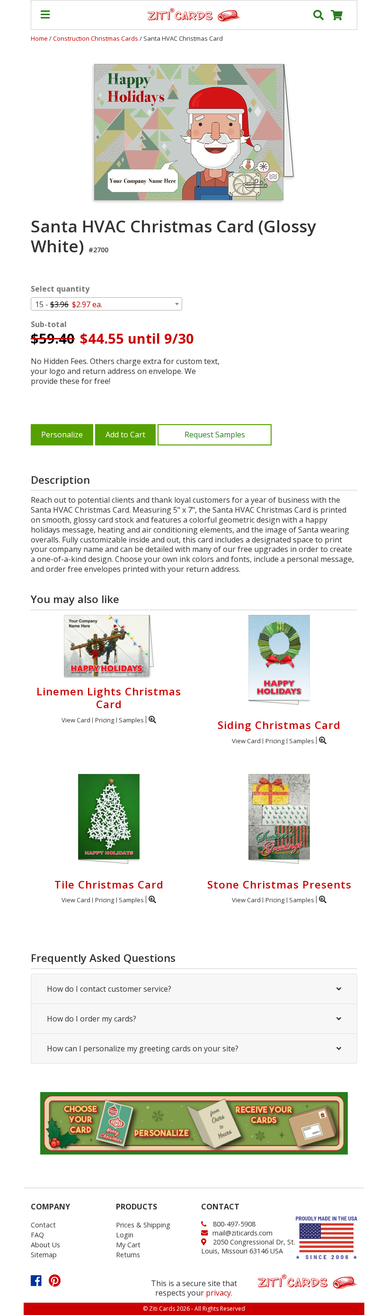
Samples (131, 720)
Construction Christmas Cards (96, 38)
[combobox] (106, 304)
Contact (43, 1224)
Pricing (104, 720)
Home (39, 38)
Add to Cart (125, 434)
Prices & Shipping (143, 1224)
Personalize (62, 434)
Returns (128, 1254)
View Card (76, 720)
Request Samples (215, 434)
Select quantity (60, 288)
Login (124, 1234)
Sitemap (44, 1254)
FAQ (37, 1234)
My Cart (128, 1244)
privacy (218, 1293)
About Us (45, 1244)
